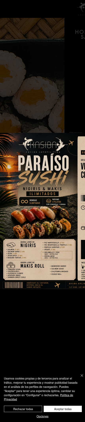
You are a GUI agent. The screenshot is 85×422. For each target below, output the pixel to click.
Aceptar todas (63, 409)
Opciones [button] (42, 416)
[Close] (79, 378)
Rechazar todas (23, 409)
